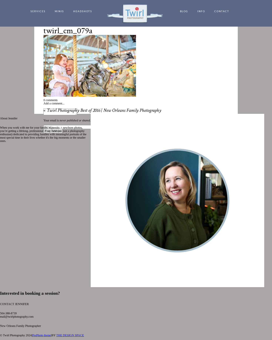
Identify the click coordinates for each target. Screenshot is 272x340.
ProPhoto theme (41, 335)
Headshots (82, 11)
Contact (221, 11)
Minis (59, 11)
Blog (184, 11)
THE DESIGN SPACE (70, 335)
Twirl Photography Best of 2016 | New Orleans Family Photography (104, 110)
